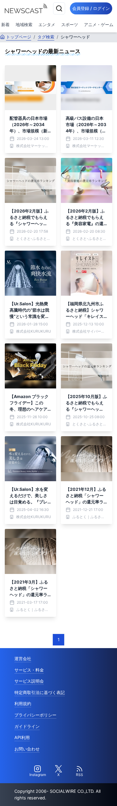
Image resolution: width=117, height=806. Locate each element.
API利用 (22, 737)
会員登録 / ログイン (91, 8)
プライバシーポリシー (35, 714)
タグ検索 (46, 36)
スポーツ (69, 24)
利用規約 (22, 703)
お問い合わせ (27, 748)
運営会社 (22, 658)
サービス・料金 (29, 669)
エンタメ (46, 24)
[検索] (59, 8)
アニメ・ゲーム (98, 24)
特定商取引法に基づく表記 (39, 692)
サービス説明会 (29, 681)
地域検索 (24, 24)
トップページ (18, 36)
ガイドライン (27, 726)
